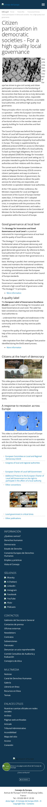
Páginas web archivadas (15, 719)
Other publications (13, 518)
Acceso (7, 740)
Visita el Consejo (11, 564)
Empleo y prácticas (13, 560)
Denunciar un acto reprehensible (19, 649)
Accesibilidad (10, 732)
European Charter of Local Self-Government (23, 471)
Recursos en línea (12, 691)
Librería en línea (11, 686)
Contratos (8, 637)
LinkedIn (11, 585)
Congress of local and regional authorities (22, 463)
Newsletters (10, 632)
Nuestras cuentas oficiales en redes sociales (20, 710)
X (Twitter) (12, 581)
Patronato (8, 645)
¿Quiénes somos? (12, 536)
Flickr (9, 602)
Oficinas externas (12, 628)
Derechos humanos (13, 540)
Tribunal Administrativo (15, 728)
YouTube (11, 598)
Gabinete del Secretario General (19, 620)
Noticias (8, 674)
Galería (7, 682)
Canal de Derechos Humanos (17, 678)
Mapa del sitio (10, 736)
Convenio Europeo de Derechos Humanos (19, 554)
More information (14, 293)
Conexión (8, 745)
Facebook (11, 594)
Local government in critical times (19, 514)
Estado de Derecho (13, 548)
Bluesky (11, 577)
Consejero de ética (13, 661)
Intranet (25, 779)
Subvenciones (10, 641)
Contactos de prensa (14, 624)
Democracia (9, 544)
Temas (7, 695)
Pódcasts (11, 607)
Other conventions (13, 484)
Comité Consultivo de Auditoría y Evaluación (19, 655)
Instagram (12, 590)
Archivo (7, 715)
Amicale (8, 724)
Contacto (30, 803)
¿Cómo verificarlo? (23, 773)
